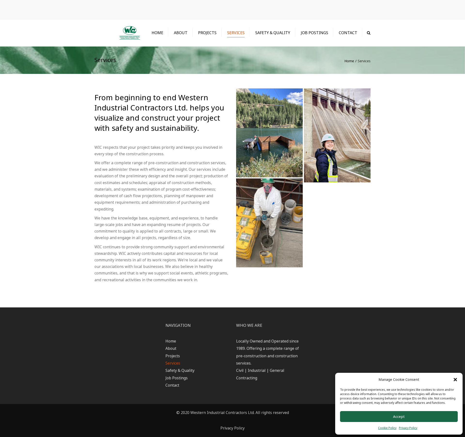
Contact (348, 32)
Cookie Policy (387, 428)
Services (236, 32)
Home (157, 32)
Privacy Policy (408, 428)
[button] (455, 379)
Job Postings (314, 32)
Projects (207, 32)
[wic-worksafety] (269, 223)
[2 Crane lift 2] (269, 132)
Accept (399, 416)
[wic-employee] (337, 135)
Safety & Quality (272, 32)
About (180, 32)
